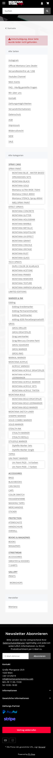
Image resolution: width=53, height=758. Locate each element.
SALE (11, 141)
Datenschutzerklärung (14, 643)
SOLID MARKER (16, 424)
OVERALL (13, 530)
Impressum (14, 125)
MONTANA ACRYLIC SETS (24, 386)
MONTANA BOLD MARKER (25, 407)
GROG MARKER (19, 349)
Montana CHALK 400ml (23, 194)
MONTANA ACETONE (22, 270)
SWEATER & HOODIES (19, 561)
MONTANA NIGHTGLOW (24, 232)
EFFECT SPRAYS (16, 206)
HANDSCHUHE (16, 526)
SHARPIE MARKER (17, 415)
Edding (12, 302)
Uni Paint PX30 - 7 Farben (24, 466)
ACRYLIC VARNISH (20, 366)
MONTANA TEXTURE (22, 283)
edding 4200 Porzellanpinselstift (28, 319)
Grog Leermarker (20, 336)
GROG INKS (17, 353)
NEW (11, 136)
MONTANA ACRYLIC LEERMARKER (21, 376)
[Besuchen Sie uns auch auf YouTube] (5, 740)
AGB (11, 119)
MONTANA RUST (20, 253)
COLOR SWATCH (16, 494)
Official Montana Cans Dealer (23, 65)
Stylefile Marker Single (23, 449)
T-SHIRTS (13, 565)
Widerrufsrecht (16, 130)
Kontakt (12, 98)
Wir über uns (15, 92)
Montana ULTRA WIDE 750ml (26, 189)
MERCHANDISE (16, 507)
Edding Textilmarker (22, 315)
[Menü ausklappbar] (3, 2)
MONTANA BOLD (17, 394)
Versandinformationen (20, 109)
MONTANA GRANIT (21, 240)
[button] (42, 3)
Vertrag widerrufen (26, 730)
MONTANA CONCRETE (23, 211)
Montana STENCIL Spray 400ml (27, 198)
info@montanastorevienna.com (17, 679)
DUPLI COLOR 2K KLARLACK (25, 266)
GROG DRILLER (19, 327)
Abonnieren (39, 656)
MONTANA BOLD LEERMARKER (27, 403)
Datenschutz (15, 114)
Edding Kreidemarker (22, 306)
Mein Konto (14, 81)
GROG (11, 323)
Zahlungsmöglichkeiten (20, 103)
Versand (41, 747)
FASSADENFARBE (17, 498)
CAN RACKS (14, 486)
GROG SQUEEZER (20, 344)
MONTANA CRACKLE (22, 244)
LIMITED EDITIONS (17, 291)
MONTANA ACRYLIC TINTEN (25, 390)
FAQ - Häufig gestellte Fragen (23, 87)
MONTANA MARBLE (21, 223)
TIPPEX (12, 454)
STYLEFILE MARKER (18, 441)
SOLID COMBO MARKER (20, 420)
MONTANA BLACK (21, 181)
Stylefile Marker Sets (22, 445)
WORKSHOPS (16, 582)
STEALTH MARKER (21, 432)
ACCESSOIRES (15, 556)
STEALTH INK (15, 428)
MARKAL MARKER (17, 357)
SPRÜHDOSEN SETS (21, 177)
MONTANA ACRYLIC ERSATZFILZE (28, 370)
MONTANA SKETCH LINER (21, 411)
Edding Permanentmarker (25, 310)
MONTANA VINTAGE (22, 249)
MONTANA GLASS (20, 257)
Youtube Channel (17, 76)
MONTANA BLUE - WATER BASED (28, 172)
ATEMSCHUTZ (15, 522)
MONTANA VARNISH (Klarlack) (27, 287)
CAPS (11, 490)
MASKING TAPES (17, 503)
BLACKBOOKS (15, 481)
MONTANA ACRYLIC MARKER (26, 381)
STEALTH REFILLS (20, 437)
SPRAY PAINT (15, 168)
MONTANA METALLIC (22, 228)
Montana (13, 606)
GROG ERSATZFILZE (21, 332)
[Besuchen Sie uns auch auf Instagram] (13, 740)
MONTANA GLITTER (21, 215)
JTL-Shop (31, 754)
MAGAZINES (14, 546)
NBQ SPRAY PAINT (21, 202)
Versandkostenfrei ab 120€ (22, 71)
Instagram (14, 60)
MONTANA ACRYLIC (18, 361)
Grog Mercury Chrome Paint (26, 340)
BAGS (11, 477)
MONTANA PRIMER (21, 274)
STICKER (13, 511)
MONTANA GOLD (20, 185)
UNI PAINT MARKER (18, 458)
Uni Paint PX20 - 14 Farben (25, 462)
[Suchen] (47, 11)
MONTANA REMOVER (22, 278)
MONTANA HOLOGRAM (23, 219)
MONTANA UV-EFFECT (23, 236)
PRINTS (12, 576)
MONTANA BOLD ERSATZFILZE (27, 398)
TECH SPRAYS (15, 261)
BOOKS (12, 541)
